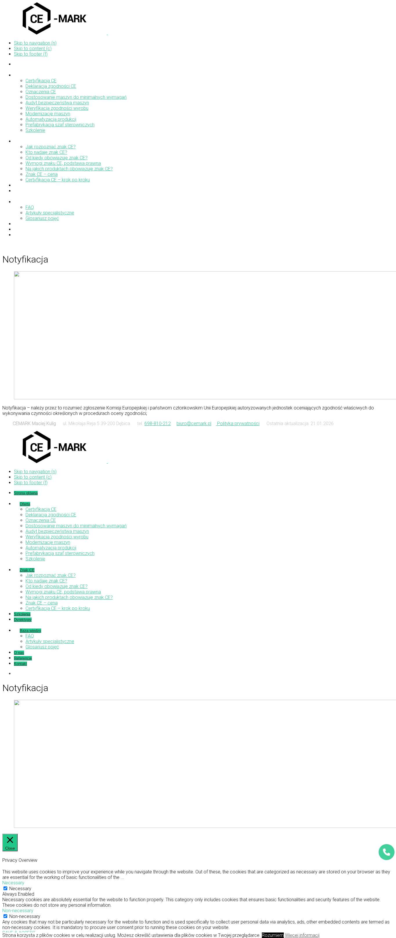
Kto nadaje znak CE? (46, 152)
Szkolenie (35, 130)
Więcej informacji (302, 935)
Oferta (25, 75)
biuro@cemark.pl (194, 423)
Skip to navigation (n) (35, 43)
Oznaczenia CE (41, 91)
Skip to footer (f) (31, 54)
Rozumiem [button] (273, 935)
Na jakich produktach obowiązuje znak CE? (69, 169)
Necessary (20, 888)
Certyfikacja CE (41, 80)
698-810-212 (157, 423)
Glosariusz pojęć (42, 218)
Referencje (23, 229)
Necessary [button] (13, 883)
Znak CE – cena (42, 174)
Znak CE (27, 141)
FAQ (30, 207)
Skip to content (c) (33, 48)
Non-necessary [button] (17, 910)
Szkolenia (22, 185)
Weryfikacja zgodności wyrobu (57, 108)
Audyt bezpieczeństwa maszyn (57, 102)
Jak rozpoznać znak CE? (51, 147)
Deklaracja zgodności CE (51, 86)
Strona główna (26, 64)
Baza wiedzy (30, 202)
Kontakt (20, 235)
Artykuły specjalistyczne (50, 213)
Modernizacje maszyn (48, 113)
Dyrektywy (23, 191)
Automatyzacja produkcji (51, 119)
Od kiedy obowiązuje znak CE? (57, 158)
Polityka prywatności (237, 423)
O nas (19, 224)
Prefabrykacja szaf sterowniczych (60, 125)
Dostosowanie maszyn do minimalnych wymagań (76, 97)
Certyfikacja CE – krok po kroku (58, 180)
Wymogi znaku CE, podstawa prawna (63, 163)
